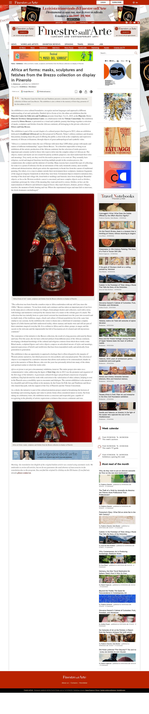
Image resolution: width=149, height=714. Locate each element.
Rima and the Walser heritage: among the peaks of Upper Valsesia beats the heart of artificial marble (117, 341)
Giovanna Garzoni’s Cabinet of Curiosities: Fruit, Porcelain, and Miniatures (117, 304)
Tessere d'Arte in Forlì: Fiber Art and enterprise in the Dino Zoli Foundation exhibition (116, 396)
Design (91, 44)
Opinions (69, 44)
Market (106, 48)
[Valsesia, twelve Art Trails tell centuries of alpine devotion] (117, 315)
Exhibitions (43, 48)
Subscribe (116, 2)
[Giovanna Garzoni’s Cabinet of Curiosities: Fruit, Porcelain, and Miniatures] (117, 297)
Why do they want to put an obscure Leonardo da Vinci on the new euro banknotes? (117, 472)
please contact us (24, 473)
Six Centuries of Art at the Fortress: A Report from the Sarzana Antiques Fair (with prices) (116, 631)
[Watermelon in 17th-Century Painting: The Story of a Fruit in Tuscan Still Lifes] (117, 243)
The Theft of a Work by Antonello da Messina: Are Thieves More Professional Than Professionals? (117, 492)
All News (22, 48)
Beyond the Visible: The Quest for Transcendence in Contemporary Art (113, 592)
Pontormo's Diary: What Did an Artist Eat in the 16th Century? (117, 513)
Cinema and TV (119, 48)
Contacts (84, 23)
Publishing (95, 48)
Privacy (97, 690)
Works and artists (29, 44)
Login (103, 2)
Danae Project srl (90, 690)
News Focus (68, 48)
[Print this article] (80, 92)
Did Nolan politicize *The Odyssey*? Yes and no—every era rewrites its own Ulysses (117, 651)
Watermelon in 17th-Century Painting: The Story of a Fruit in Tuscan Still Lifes (117, 250)
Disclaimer (32, 87)
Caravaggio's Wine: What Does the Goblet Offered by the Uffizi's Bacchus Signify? (115, 214)
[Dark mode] (91, 92)
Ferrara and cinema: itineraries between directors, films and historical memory (114, 378)
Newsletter (71, 23)
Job (101, 44)
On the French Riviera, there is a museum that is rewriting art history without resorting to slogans (117, 232)
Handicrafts (82, 48)
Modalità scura (121, 690)
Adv (92, 23)
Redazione (17, 84)
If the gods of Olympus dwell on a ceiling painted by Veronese (115, 268)
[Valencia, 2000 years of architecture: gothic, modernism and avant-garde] (117, 353)
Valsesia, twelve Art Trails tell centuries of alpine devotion (117, 322)
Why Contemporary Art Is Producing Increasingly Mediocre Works (113, 552)
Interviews (56, 48)
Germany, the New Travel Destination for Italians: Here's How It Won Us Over (114, 572)
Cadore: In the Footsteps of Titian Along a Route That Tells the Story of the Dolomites (117, 286)
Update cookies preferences (108, 690)
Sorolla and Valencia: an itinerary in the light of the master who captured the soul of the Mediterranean (117, 414)
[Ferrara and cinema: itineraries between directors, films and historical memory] (117, 370)
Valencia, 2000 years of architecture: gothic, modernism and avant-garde (116, 360)
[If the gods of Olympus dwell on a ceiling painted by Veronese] (117, 261)
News (13, 44)
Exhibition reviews (51, 44)
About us (59, 23)
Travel (80, 44)
